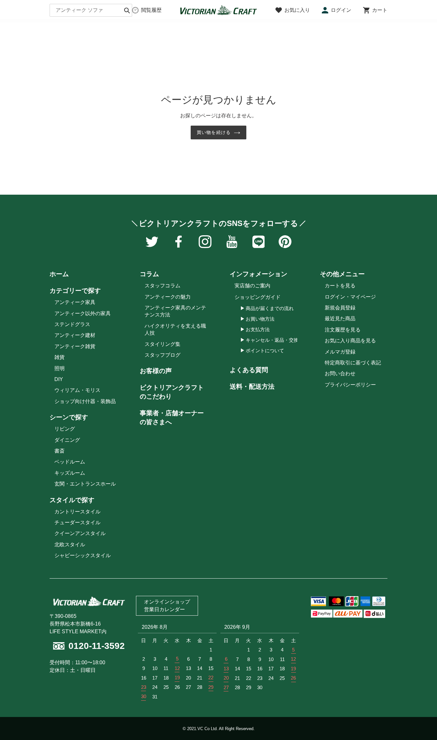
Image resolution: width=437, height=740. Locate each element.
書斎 (59, 451)
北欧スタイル (69, 544)
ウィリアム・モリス (77, 390)
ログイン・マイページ (350, 297)
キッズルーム (69, 473)
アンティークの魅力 (168, 297)
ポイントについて (265, 350)
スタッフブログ (162, 355)
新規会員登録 (340, 307)
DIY (58, 379)
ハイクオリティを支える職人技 (175, 329)
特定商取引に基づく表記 (353, 362)
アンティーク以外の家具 (82, 313)
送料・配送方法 (252, 386)
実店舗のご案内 (252, 285)
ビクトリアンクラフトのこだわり (172, 392)
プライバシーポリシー (350, 384)
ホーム (59, 273)
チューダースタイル (77, 522)
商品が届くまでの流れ (270, 308)
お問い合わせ (340, 373)
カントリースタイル (77, 511)
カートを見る (340, 285)
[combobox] (91, 10)
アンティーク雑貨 (74, 346)
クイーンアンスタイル (80, 533)
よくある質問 (249, 369)
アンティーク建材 (74, 335)
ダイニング (67, 440)
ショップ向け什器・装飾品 (85, 401)
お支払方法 (258, 329)
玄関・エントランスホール (85, 484)
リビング (64, 429)
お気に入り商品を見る (350, 340)
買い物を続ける (214, 132)
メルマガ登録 (340, 351)
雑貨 (59, 357)
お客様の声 (156, 370)
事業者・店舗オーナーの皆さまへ (172, 417)
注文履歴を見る (343, 329)
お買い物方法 (260, 319)
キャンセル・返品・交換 (272, 340)
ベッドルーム (69, 461)
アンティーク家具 (74, 302)
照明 (59, 368)
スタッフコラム (162, 285)
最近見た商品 (340, 318)
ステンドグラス (72, 324)
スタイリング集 (162, 344)
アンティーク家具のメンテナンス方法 (175, 311)
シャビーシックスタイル (82, 555)
